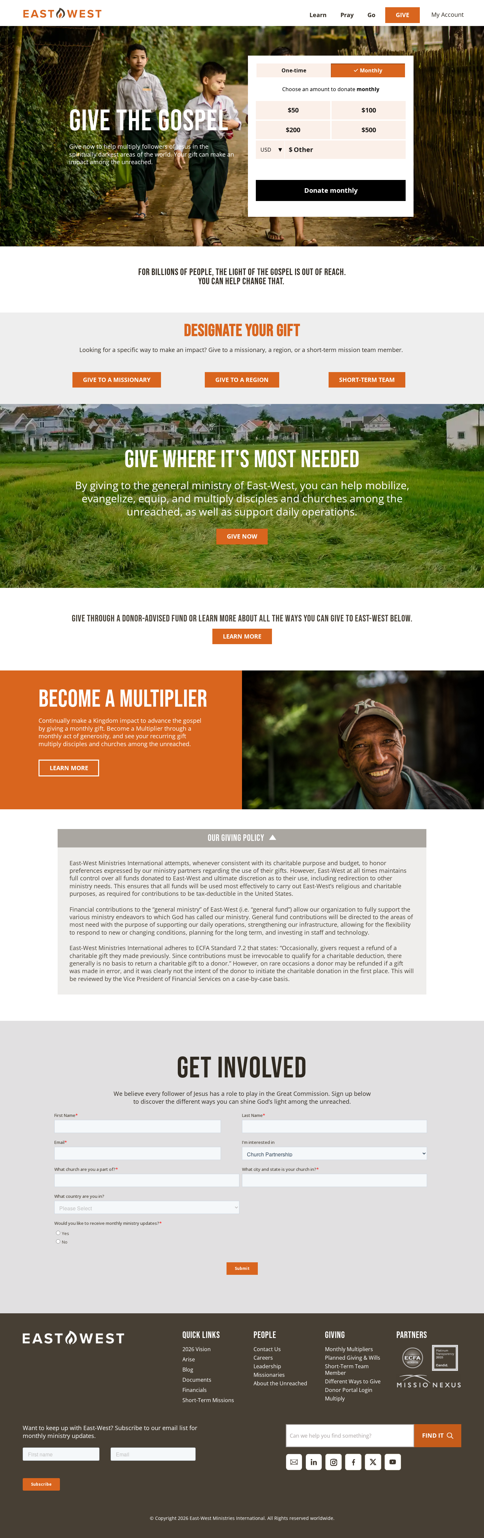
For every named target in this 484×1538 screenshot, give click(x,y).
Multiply (335, 1398)
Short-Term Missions (208, 1400)
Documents (196, 1379)
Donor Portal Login (348, 1390)
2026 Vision (196, 1349)
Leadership (267, 1366)
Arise (188, 1359)
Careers (263, 1357)
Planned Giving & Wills (352, 1357)
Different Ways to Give (353, 1381)
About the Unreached (280, 1383)
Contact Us (267, 1349)
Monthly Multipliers (349, 1349)
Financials (194, 1390)
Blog (187, 1369)
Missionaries (269, 1374)
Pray (347, 15)
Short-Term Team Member (347, 1369)
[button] (242, 838)
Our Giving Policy (236, 838)
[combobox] (350, 1435)
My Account (447, 14)
